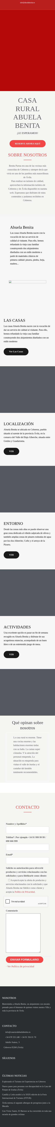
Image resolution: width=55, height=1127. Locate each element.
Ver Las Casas (16, 351)
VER (11, 451)
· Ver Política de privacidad (20, 966)
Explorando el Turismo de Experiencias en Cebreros (24, 1082)
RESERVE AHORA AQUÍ (27, 143)
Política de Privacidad (25, 892)
